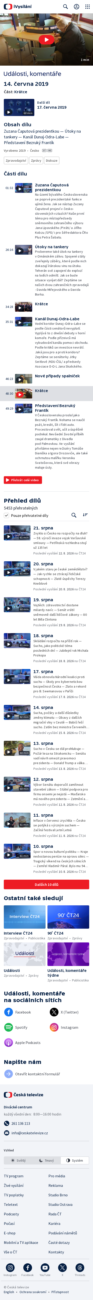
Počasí (9, 1223)
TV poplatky (14, 1195)
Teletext (11, 1204)
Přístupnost (60, 1292)
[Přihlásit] (76, 6)
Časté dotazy (59, 1242)
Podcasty (11, 1214)
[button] (46, 40)
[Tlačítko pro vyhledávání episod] (74, 515)
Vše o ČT (10, 1252)
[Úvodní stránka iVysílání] (18, 7)
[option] (18, 1160)
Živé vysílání (13, 1185)
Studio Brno (58, 1195)
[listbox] (46, 1160)
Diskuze (51, 160)
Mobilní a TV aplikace (21, 1242)
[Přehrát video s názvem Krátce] (46, 39)
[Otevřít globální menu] (87, 6)
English (9, 1292)
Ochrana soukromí (33, 1292)
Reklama (55, 1185)
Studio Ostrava (60, 1204)
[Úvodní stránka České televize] (24, 1095)
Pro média (56, 1176)
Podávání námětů (62, 1233)
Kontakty (56, 1252)
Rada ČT (55, 1214)
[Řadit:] (85, 515)
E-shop (10, 1233)
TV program (13, 1176)
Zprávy (36, 160)
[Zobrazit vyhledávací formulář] (65, 6)
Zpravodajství (16, 160)
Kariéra (54, 1223)
